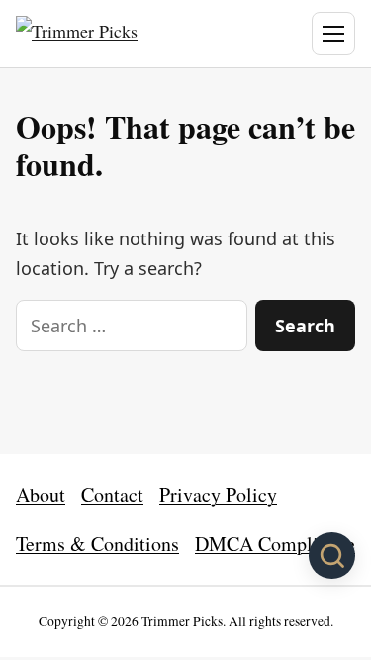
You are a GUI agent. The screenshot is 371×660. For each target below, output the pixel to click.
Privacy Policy (218, 494)
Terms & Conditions (97, 543)
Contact (112, 494)
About (40, 494)
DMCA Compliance (275, 543)
